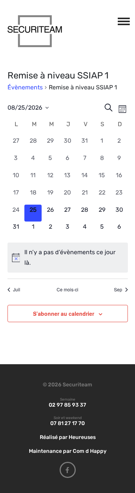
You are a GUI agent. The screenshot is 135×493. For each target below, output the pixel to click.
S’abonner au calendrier (63, 313)
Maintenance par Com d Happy (67, 451)
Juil (16, 289)
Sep (118, 289)
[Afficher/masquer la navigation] (122, 20)
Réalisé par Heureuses (68, 437)
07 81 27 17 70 (67, 423)
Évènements (25, 87)
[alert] (68, 258)
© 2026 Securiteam (67, 384)
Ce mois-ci (67, 289)
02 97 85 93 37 (67, 405)
